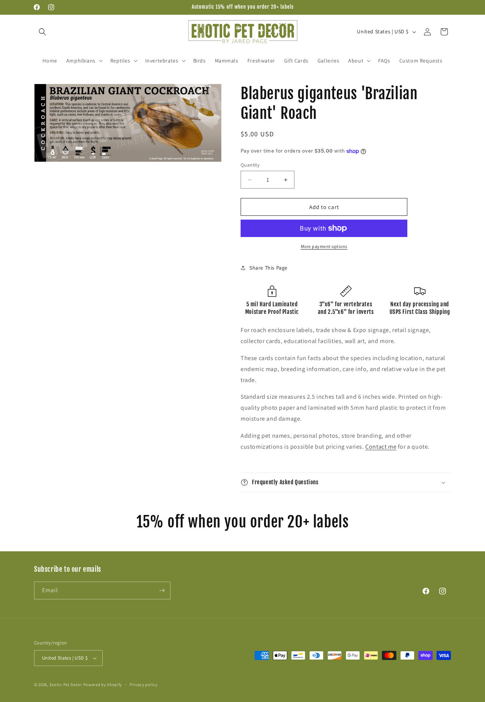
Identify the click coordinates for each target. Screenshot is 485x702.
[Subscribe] (161, 590)
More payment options (324, 246)
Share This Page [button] (268, 267)
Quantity (250, 165)
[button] (42, 31)
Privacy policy (144, 684)
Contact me (380, 447)
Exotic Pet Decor (66, 684)
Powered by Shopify (102, 684)
